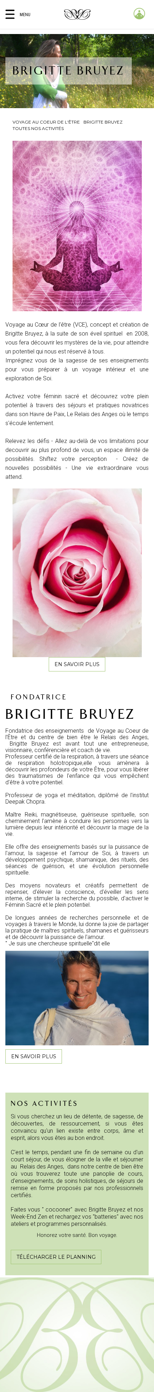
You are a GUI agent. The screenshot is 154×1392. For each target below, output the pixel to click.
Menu (25, 14)
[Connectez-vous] (139, 13)
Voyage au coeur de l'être (46, 122)
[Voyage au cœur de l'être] (77, 14)
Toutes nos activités (38, 128)
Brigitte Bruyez (102, 122)
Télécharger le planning (56, 1257)
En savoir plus (77, 664)
